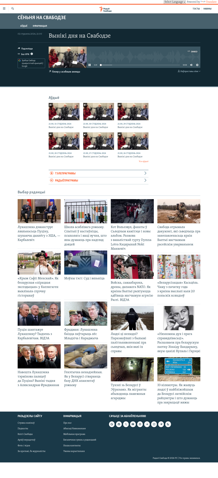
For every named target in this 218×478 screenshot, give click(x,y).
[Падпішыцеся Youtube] (133, 424)
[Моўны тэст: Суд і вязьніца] (85, 262)
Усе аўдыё (143, 161)
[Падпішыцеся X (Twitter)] (126, 424)
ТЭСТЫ (196, 9)
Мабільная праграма (74, 434)
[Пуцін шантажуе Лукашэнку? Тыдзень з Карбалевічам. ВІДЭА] (39, 314)
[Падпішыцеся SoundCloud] (147, 424)
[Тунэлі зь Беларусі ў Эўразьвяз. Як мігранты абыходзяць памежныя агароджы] (132, 369)
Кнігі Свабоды (25, 434)
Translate (211, 2)
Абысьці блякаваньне (74, 428)
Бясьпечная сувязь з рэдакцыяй (79, 440)
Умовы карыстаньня (74, 451)
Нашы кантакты (72, 445)
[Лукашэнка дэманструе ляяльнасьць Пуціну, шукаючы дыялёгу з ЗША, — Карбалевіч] (39, 211)
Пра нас (67, 423)
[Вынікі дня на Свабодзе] (64, 111)
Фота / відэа (24, 445)
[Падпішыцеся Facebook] (119, 424)
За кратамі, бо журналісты (31, 451)
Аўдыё (23, 26)
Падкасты (23, 428)
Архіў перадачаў (26, 440)
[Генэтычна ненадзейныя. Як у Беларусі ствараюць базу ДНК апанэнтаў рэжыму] (85, 356)
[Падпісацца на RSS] (168, 424)
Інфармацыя (40, 26)
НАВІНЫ (207, 9)
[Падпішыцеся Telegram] (161, 424)
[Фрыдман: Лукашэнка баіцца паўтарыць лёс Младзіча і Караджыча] (85, 314)
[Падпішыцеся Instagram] (154, 424)
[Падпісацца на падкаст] (140, 424)
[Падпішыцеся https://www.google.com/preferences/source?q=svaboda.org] (112, 424)
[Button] (25, 49)
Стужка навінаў (26, 423)
